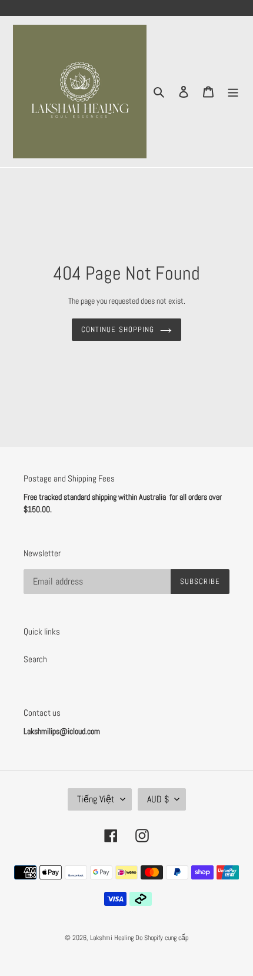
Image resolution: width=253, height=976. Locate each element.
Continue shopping (117, 329)
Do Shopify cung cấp (161, 937)
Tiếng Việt (96, 799)
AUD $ (158, 799)
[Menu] (233, 91)
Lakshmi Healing (112, 937)
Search (35, 659)
